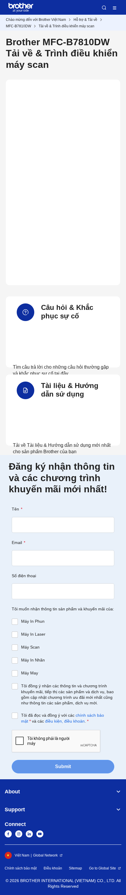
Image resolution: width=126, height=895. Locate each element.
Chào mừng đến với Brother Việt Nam (36, 20)
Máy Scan (30, 647)
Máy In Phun (33, 621)
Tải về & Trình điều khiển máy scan (66, 26)
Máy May (29, 673)
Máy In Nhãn (33, 660)
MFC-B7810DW (18, 26)
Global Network (45, 855)
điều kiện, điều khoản (65, 721)
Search (104, 7)
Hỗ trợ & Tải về (85, 20)
